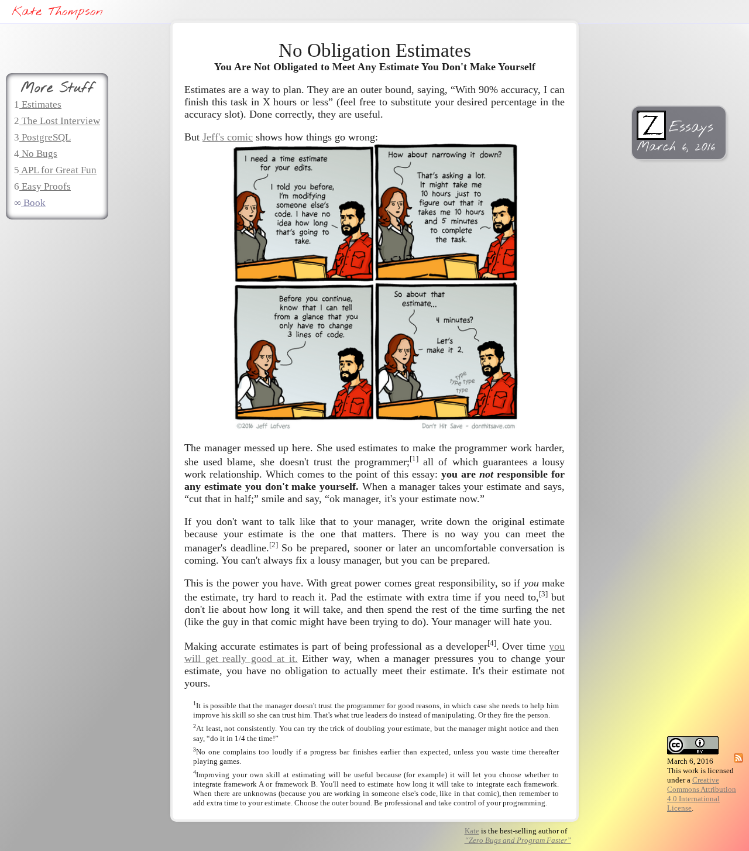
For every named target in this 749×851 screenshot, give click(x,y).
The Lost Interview (59, 120)
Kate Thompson (57, 11)
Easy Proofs (45, 186)
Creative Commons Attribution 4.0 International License (701, 793)
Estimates (40, 104)
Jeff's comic (227, 137)
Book (33, 202)
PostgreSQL (45, 137)
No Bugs (38, 153)
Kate (472, 830)
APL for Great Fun (58, 170)
